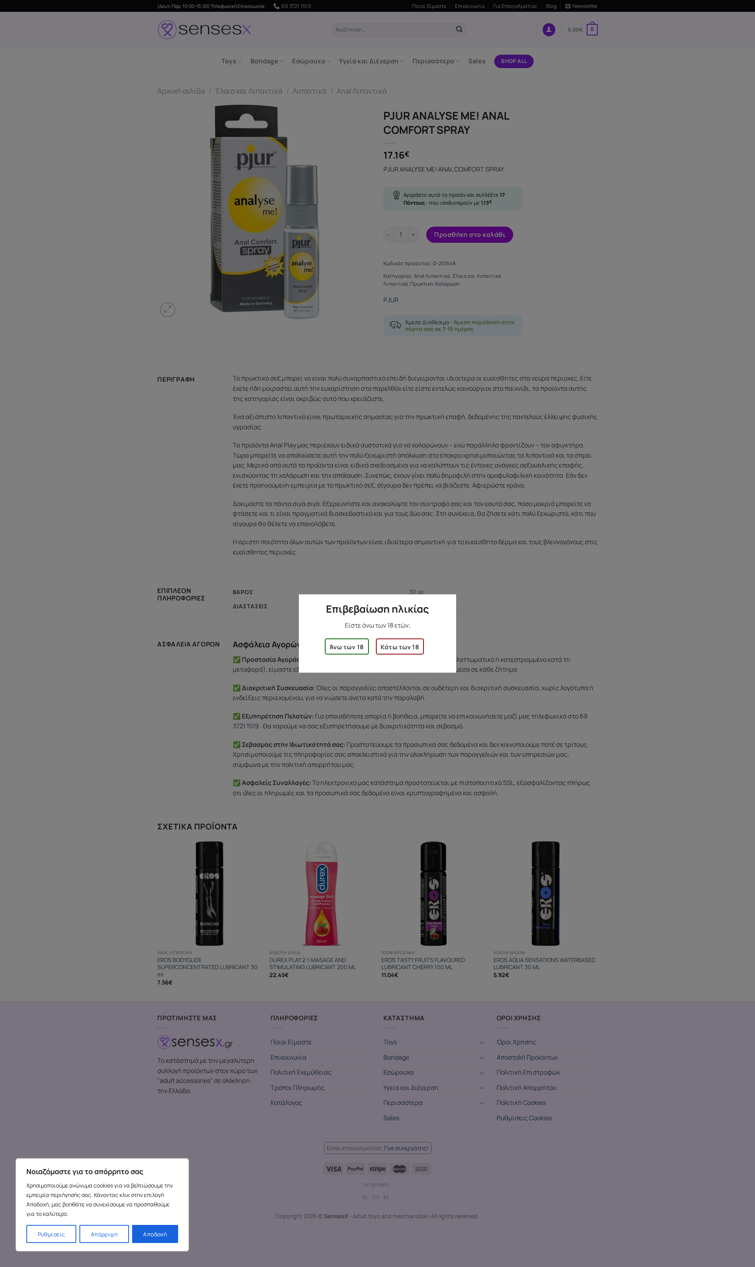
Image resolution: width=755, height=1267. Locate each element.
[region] (102, 1204)
